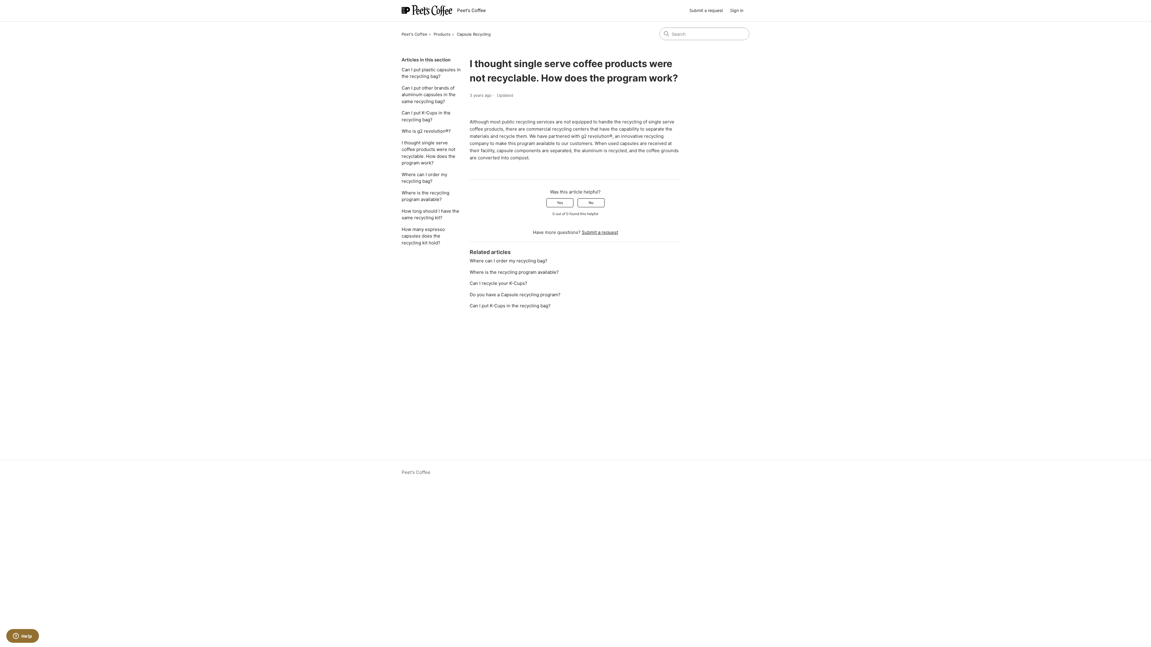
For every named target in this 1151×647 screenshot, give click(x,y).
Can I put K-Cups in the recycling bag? (426, 116)
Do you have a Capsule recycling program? (515, 294)
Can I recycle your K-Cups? (498, 283)
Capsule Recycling (474, 34)
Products (442, 34)
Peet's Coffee (414, 34)
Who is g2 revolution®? (426, 131)
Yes (560, 202)
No (591, 202)
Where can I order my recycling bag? (424, 178)
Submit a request (706, 10)
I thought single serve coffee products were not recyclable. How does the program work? (428, 153)
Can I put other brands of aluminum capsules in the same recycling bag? (429, 94)
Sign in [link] (736, 10)
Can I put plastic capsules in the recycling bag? (431, 73)
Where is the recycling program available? (425, 196)
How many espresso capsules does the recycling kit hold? (423, 236)
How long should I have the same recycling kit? (430, 214)
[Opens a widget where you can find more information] (22, 636)
